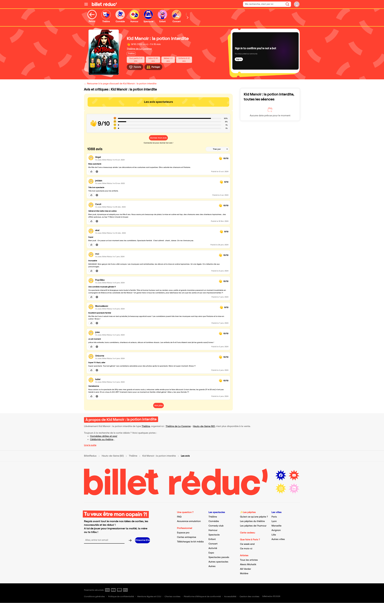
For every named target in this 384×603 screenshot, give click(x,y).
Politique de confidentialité (121, 596)
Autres (212, 566)
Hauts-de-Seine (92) (204, 426)
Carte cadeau (247, 532)
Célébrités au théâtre (101, 439)
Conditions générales (94, 596)
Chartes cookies (172, 596)
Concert (213, 543)
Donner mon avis (158, 138)
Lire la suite (90, 445)
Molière (244, 573)
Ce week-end (247, 544)
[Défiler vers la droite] (187, 17)
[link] (155, 157)
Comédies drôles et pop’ (103, 436)
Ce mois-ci (246, 548)
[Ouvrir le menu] (87, 4)
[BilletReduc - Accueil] (104, 4)
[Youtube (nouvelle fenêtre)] (294, 475)
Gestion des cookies (249, 596)
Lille (274, 534)
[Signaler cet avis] (97, 171)
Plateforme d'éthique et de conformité (202, 596)
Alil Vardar (245, 569)
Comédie (213, 521)
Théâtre (146, 426)
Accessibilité (230, 596)
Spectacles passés (218, 557)
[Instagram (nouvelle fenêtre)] (281, 489)
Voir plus (158, 405)
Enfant (212, 539)
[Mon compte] (296, 4)
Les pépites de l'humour (253, 525)
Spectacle (214, 534)
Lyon (274, 521)
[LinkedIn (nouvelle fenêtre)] (294, 489)
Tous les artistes (249, 560)
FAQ (179, 516)
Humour (212, 530)
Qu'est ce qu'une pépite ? (254, 516)
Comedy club (216, 525)
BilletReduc (90, 456)
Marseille (276, 525)
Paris (274, 516)
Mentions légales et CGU (149, 596)
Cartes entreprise (186, 537)
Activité (212, 548)
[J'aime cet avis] (91, 171)
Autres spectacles (218, 561)
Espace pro (183, 532)
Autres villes (278, 539)
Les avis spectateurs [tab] (158, 102)
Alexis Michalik (248, 564)
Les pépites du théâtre (252, 521)
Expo (211, 552)
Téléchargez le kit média (190, 541)
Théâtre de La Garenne (139, 48)
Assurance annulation (189, 521)
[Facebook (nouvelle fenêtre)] (281, 475)
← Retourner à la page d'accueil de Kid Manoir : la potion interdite (120, 83)
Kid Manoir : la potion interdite (159, 456)
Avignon (276, 530)
